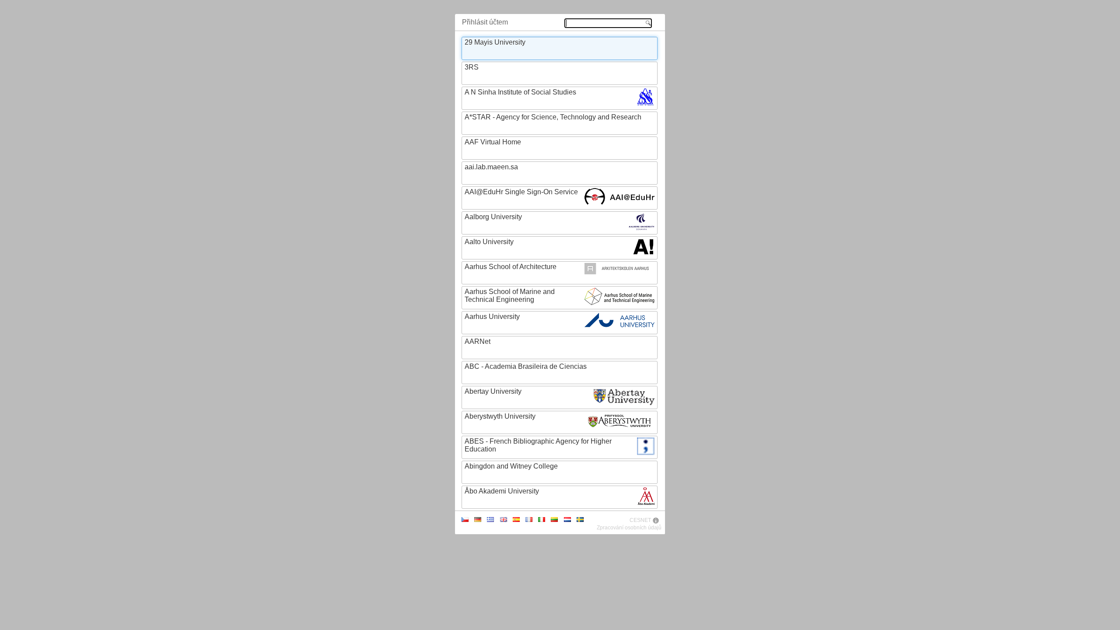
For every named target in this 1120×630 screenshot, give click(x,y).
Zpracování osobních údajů (629, 528)
